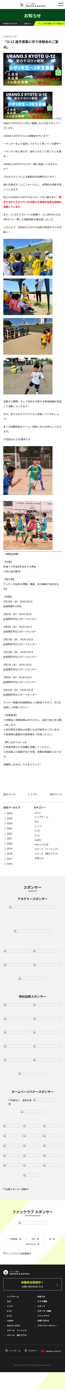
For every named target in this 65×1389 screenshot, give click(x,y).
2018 (9, 853)
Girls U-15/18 (41, 844)
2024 (9, 823)
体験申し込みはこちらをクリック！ (22, 764)
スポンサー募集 (44, 1310)
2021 (9, 838)
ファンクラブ (43, 1315)
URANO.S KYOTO (53, 1351)
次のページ (56, 794)
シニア (37, 826)
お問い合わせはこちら (32, 1284)
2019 (9, 848)
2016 (9, 864)
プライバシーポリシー (47, 1325)
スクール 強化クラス (17, 1335)
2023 (9, 828)
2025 (9, 818)
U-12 (37, 835)
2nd (36, 821)
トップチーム (41, 816)
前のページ (9, 794)
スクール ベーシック (17, 1330)
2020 (9, 843)
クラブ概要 (42, 1301)
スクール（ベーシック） (46, 848)
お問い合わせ (43, 1320)
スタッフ (41, 1306)
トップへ (32, 794)
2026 (9, 813)
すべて (37, 813)
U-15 (37, 830)
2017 (9, 859)
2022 (9, 833)
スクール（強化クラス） (46, 853)
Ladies (37, 839)
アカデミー (33, 1350)
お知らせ (39, 858)
